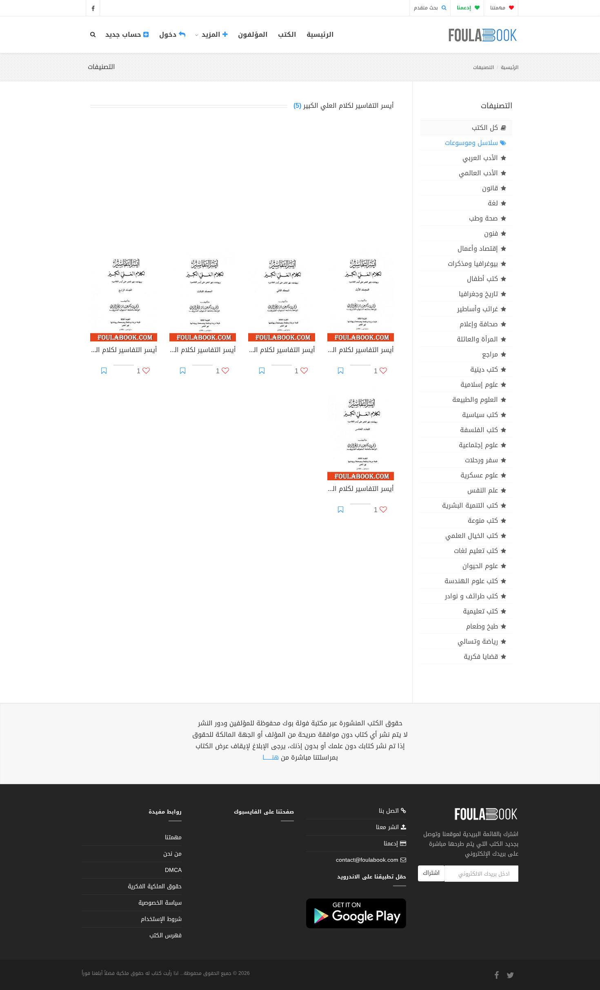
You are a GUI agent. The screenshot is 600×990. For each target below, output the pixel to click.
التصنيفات (483, 67)
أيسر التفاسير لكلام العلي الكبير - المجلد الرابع (123, 351)
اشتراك (431, 873)
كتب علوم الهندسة (471, 581)
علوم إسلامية (479, 384)
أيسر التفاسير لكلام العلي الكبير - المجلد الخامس (360, 489)
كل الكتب (485, 127)
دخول (169, 34)
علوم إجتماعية (478, 445)
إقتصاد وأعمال (478, 248)
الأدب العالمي (478, 173)
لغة (493, 203)
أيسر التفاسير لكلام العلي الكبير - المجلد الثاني (281, 351)
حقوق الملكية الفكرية (155, 886)
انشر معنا (388, 827)
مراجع (490, 354)
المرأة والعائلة (477, 339)
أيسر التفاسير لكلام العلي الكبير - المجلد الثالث (202, 351)
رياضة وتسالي (478, 641)
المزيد (211, 34)
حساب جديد (124, 34)
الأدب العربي (480, 158)
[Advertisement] (242, 180)
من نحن (172, 853)
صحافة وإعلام (479, 324)
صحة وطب (483, 218)
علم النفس (482, 490)
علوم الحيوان (480, 566)
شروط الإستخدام (161, 919)
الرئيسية (320, 34)
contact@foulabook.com (367, 859)
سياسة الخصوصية (160, 902)
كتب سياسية (480, 414)
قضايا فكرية (481, 656)
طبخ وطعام (482, 626)
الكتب (287, 34)
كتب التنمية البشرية (470, 505)
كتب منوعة (483, 520)
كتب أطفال (482, 278)
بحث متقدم (427, 7)
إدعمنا (392, 843)
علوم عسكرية (479, 475)
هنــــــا (270, 757)
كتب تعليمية (480, 611)
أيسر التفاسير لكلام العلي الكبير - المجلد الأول (360, 351)
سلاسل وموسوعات (471, 142)
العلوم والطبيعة (475, 399)
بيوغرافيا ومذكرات (473, 263)
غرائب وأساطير (477, 309)
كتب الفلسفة (479, 430)
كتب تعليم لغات (476, 550)
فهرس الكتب (165, 935)
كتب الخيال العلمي (471, 535)
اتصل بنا (390, 811)
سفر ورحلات (481, 460)
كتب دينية (484, 369)
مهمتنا (498, 7)
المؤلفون (253, 34)
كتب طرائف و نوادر (471, 596)
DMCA (173, 870)
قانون (490, 188)
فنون (491, 233)
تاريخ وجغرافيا (478, 294)
